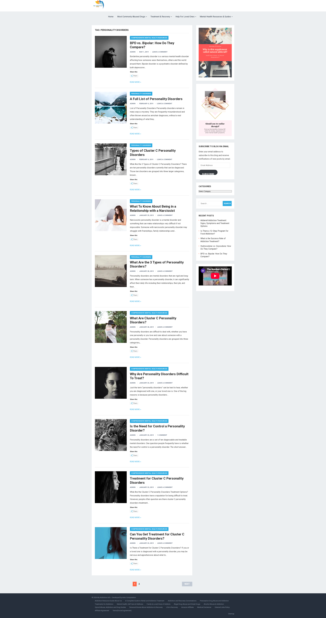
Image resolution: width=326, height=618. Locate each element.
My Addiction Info (104, 597)
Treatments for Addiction (104, 604)
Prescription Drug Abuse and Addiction (214, 601)
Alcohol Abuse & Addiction (214, 604)
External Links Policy (222, 607)
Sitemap (231, 614)
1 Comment (162, 435)
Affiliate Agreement (102, 611)
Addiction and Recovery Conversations (182, 601)
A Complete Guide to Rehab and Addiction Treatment (144, 601)
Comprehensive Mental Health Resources (149, 38)
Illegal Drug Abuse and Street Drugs (187, 604)
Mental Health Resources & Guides (215, 16)
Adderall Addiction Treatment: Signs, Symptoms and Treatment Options (214, 223)
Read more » (135, 82)
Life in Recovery (172, 607)
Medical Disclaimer (204, 607)
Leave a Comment (159, 52)
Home (110, 16)
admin (132, 52)
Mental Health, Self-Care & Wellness (130, 604)
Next (187, 584)
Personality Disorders (141, 94)
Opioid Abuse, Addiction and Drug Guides (110, 607)
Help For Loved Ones (184, 16)
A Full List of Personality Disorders (156, 99)
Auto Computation (129, 597)
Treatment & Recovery (160, 16)
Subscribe (208, 174)
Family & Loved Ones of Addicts (158, 604)
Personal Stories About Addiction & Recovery (146, 607)
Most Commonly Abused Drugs (131, 16)
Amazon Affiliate (187, 607)
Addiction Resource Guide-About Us (108, 601)
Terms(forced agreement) (122, 611)
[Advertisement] (188, 5)
